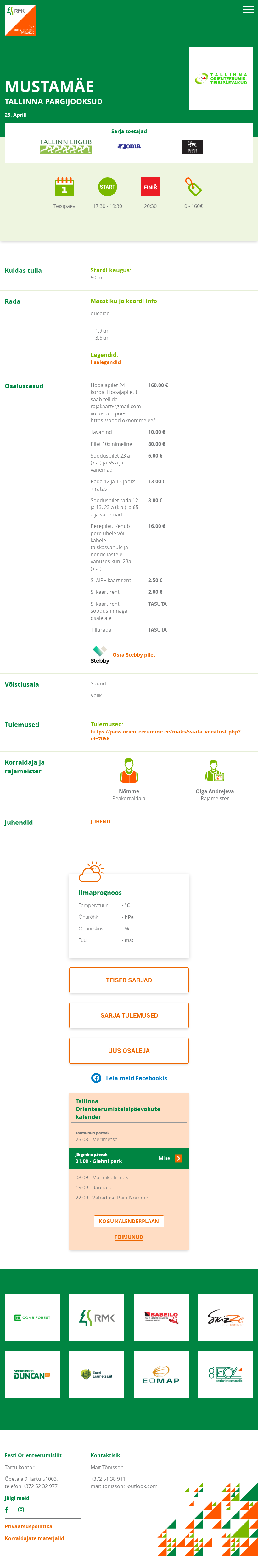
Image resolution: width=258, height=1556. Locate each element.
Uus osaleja (129, 1050)
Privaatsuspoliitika (29, 1526)
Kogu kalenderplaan (129, 1221)
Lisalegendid (106, 362)
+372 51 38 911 (108, 1478)
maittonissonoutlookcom (124, 1486)
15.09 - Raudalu (94, 1187)
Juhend (100, 821)
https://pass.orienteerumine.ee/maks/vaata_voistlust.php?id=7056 (166, 735)
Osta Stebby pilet (134, 654)
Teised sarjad (129, 980)
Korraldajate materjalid (34, 1538)
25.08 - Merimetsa (97, 1137)
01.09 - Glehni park (123, 1158)
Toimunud (129, 1236)
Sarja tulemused (129, 1015)
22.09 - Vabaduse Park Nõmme (112, 1197)
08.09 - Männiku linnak (102, 1177)
